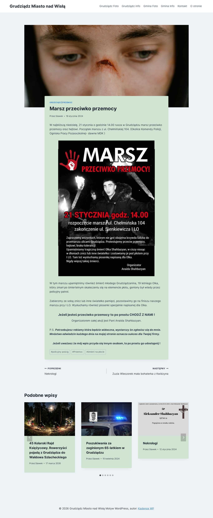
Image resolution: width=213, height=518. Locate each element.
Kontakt (182, 6)
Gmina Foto (150, 6)
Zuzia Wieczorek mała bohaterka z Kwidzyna (140, 371)
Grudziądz (56, 102)
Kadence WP (146, 508)
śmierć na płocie (95, 352)
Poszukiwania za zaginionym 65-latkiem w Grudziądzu (105, 447)
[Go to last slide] (29, 437)
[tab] (100, 475)
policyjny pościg (59, 352)
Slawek (59, 116)
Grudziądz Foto (109, 6)
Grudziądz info (131, 6)
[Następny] (183, 437)
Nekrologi (53, 371)
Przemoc (67, 102)
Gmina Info (167, 6)
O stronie (196, 6)
